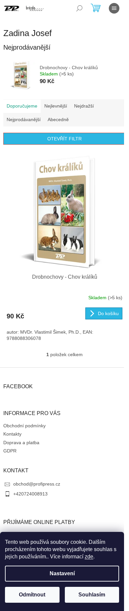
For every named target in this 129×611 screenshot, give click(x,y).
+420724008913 (30, 493)
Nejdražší (84, 106)
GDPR (10, 450)
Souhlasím (91, 594)
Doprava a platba (21, 442)
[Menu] (114, 8)
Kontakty (12, 434)
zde (89, 556)
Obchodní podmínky (24, 425)
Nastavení (62, 573)
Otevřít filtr (64, 138)
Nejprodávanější (24, 119)
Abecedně (58, 119)
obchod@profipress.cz (36, 484)
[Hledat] (79, 8)
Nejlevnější (55, 106)
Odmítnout (32, 594)
